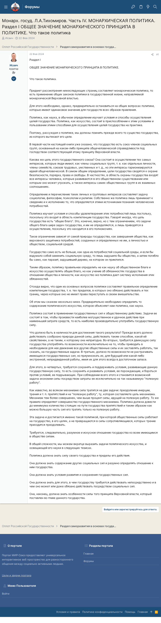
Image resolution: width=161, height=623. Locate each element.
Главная (88, 553)
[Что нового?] (148, 6)
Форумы (88, 561)
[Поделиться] (152, 54)
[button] (6, 6)
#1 (157, 54)
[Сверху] (151, 612)
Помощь (130, 611)
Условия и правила (68, 611)
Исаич (9, 38)
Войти (5, 593)
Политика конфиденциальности (102, 611)
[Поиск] (155, 6)
